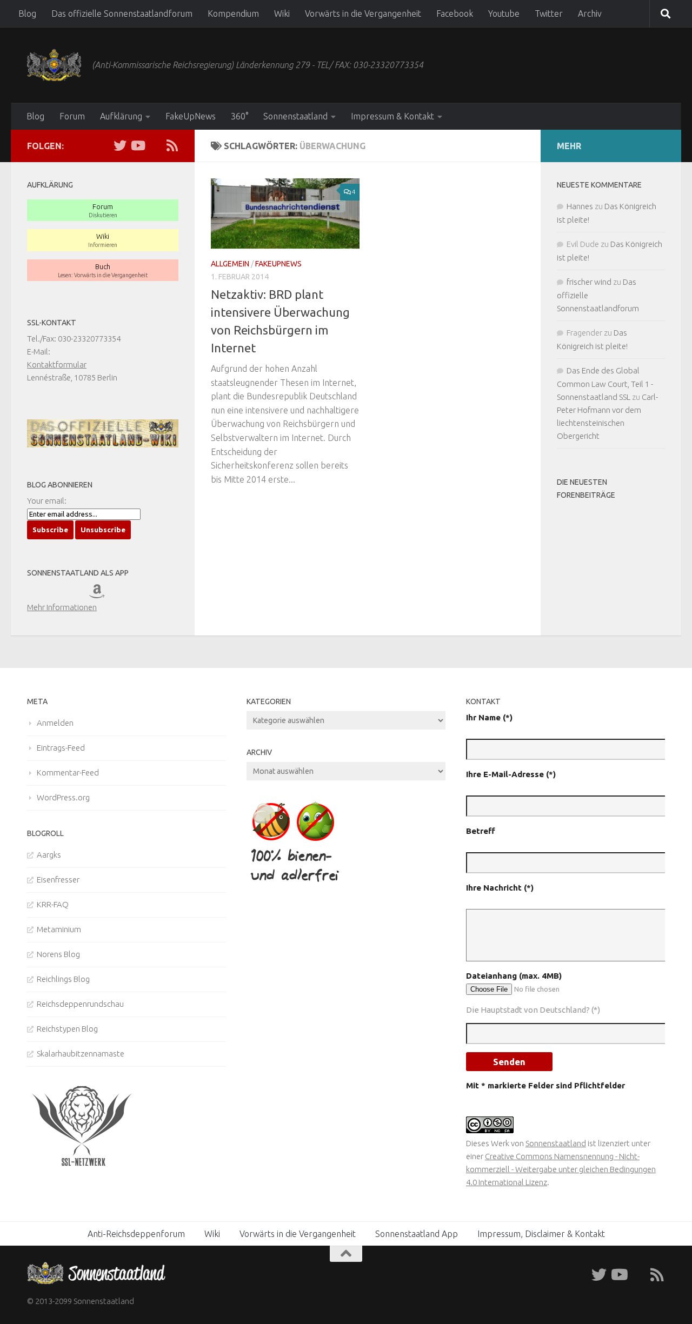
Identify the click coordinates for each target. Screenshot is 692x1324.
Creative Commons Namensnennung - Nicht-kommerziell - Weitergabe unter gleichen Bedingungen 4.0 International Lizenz (561, 1169)
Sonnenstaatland (295, 116)
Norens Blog (58, 954)
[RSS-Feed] (171, 145)
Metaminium (59, 929)
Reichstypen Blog (67, 1028)
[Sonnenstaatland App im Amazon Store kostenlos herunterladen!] (104, 594)
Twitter (549, 13)
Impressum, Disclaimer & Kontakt (541, 1234)
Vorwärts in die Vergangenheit (363, 13)
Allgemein (230, 263)
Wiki (282, 13)
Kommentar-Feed (68, 772)
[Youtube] (137, 145)
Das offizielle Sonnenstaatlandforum (121, 13)
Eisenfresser (58, 879)
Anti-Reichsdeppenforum (136, 1234)
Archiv (590, 13)
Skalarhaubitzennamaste (80, 1053)
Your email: (46, 500)
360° (239, 116)
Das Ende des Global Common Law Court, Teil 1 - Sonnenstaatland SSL (605, 384)
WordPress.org (63, 797)
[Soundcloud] (154, 145)
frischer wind (589, 281)
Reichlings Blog (63, 979)
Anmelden (55, 722)
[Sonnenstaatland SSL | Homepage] (54, 65)
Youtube (504, 13)
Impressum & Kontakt (392, 116)
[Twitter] (120, 145)
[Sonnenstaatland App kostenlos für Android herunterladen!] (74, 594)
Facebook (454, 13)
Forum (72, 116)
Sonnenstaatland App (416, 1234)
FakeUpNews (190, 116)
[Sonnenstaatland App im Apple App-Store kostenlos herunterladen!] (42, 594)
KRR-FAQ (53, 904)
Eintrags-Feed (61, 747)
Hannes (580, 206)
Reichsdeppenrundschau (80, 1003)
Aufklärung (121, 116)
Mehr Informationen (62, 607)
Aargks (49, 854)
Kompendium (233, 13)
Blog (27, 13)
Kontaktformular (56, 364)
